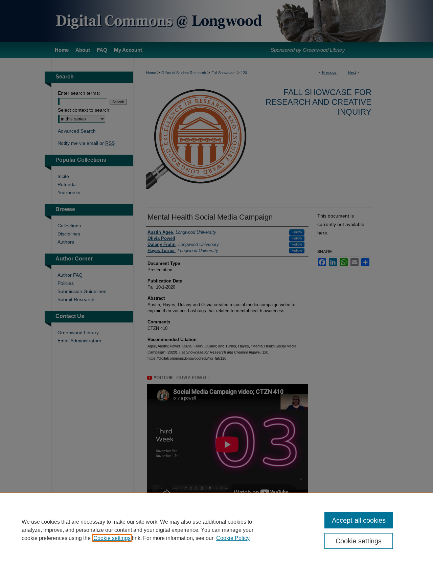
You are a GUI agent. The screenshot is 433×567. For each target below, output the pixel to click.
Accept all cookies (359, 520)
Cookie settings (112, 538)
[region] (216, 530)
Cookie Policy (233, 538)
